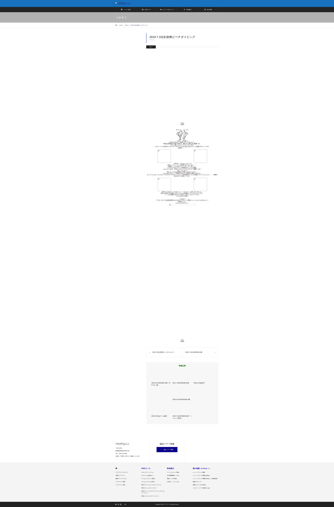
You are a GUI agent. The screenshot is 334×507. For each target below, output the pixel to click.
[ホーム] (116, 25)
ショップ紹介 (126, 9)
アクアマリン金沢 (120, 485)
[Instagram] (120, 504)
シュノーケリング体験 (199, 472)
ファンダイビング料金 (173, 472)
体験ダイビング (197, 481)
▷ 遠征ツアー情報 (167, 449)
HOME (116, 468)
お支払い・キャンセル (173, 481)
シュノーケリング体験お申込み (201, 475)
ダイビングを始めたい (147, 475)
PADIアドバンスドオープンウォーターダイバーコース (153, 492)
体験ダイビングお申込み (199, 485)
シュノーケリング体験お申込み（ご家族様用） (205, 478)
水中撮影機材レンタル (173, 475)
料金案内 (188, 9)
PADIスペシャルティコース (148, 488)
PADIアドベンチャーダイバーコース (151, 485)
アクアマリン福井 (120, 481)
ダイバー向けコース (168, 9)
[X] (118, 504)
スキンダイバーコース (147, 472)
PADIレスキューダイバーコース (150, 496)
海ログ (151, 46)
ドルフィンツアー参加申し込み (201, 488)
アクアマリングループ (122, 472)
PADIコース (147, 9)
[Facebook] (116, 504)
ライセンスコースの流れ (148, 481)
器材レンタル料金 (172, 478)
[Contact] (125, 504)
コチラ (185, 170)
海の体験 (209, 9)
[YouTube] (123, 504)
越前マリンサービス (121, 478)
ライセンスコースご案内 (148, 478)
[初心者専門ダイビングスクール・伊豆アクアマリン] (123, 3)
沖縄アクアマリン (120, 475)
